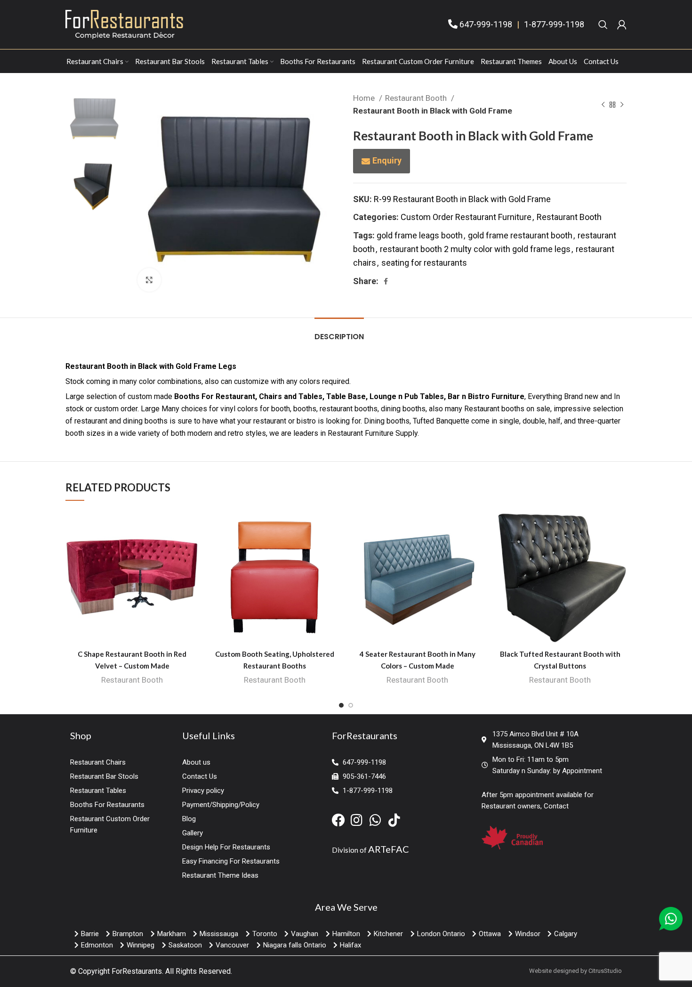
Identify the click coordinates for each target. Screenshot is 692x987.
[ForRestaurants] (124, 24)
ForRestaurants (137, 971)
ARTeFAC (388, 849)
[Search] (603, 24)
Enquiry (387, 160)
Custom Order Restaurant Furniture (466, 217)
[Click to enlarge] (149, 280)
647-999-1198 (485, 24)
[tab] (339, 332)
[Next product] (622, 104)
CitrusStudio (605, 970)
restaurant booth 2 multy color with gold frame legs (475, 249)
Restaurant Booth (417, 98)
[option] (94, 120)
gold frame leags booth (420, 235)
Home (365, 98)
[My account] (621, 24)
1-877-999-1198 (554, 24)
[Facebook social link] (386, 281)
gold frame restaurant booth (520, 235)
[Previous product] (603, 104)
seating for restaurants (424, 263)
